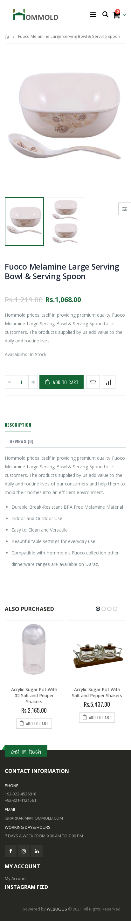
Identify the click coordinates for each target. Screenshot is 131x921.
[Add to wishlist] (93, 382)
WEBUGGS (57, 909)
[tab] (18, 425)
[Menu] (93, 14)
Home (7, 36)
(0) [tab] (21, 441)
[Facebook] (11, 851)
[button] (98, 609)
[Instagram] (24, 851)
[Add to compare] (108, 382)
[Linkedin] (37, 851)
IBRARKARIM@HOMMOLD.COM (34, 818)
